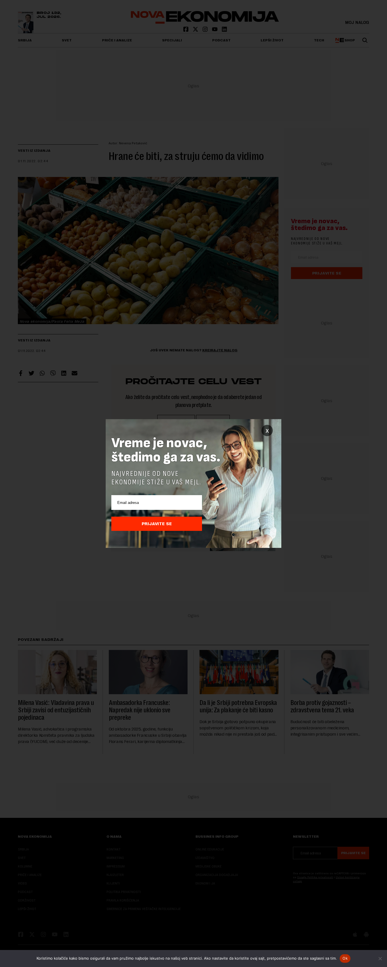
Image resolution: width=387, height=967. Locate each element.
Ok (345, 958)
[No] (380, 958)
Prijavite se (157, 523)
